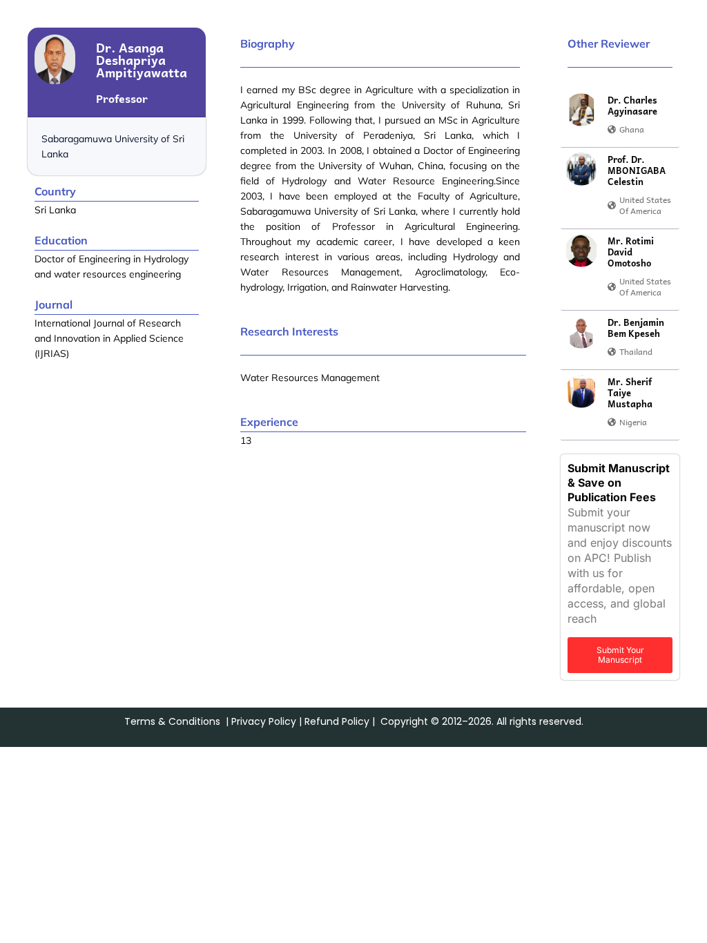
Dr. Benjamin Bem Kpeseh (636, 328)
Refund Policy (336, 721)
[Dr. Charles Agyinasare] (581, 109)
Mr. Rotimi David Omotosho (631, 252)
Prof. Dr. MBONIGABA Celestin (637, 170)
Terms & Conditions (172, 721)
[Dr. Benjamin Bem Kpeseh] (581, 332)
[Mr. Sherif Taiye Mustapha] (581, 391)
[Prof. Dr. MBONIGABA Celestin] (581, 169)
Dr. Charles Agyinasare (632, 106)
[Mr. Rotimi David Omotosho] (581, 250)
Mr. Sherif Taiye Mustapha (630, 392)
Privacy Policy (263, 721)
